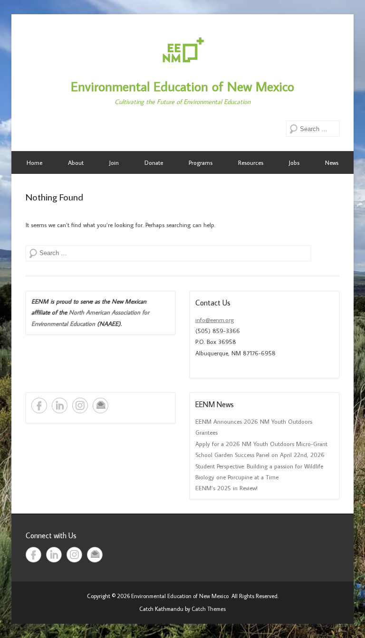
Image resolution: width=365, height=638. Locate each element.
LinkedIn (59, 405)
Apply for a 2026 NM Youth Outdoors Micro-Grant (261, 444)
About (76, 162)
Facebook (39, 405)
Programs (200, 162)
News (331, 162)
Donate (153, 162)
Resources (250, 162)
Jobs (294, 162)
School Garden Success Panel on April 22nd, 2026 (260, 454)
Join (114, 162)
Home (34, 162)
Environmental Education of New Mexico (182, 86)
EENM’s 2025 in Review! (226, 488)
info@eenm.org (214, 320)
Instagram (80, 405)
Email (100, 405)
